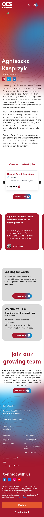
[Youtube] (19, 479)
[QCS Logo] (7, 5)
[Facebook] (9, 479)
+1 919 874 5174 (17, 413)
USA (25, 443)
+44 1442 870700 (24, 411)
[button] (28, 5)
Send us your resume (11, 465)
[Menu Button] (40, 5)
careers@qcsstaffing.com (12, 419)
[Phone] (9, 79)
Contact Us (7, 426)
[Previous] (4, 182)
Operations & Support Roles (32, 447)
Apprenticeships (30, 452)
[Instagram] (14, 479)
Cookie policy (21, 497)
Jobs (4, 462)
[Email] (3, 79)
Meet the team (8, 443)
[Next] (40, 182)
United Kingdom (30, 439)
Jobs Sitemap (8, 429)
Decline (22, 505)
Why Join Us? (7, 439)
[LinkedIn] (14, 79)
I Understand (22, 512)
